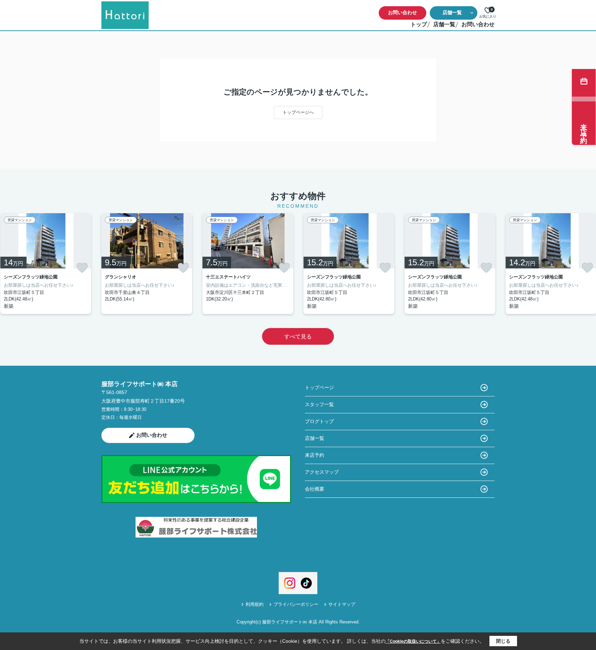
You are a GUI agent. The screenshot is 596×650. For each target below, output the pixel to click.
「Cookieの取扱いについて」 (413, 641)
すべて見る (298, 336)
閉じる (503, 641)
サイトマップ (341, 604)
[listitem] (146, 263)
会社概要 (314, 489)
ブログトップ (319, 421)
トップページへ (298, 112)
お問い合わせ (402, 12)
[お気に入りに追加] (82, 268)
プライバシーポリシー (296, 604)
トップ (418, 24)
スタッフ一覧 (319, 404)
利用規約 (255, 604)
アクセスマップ (322, 472)
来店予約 (314, 455)
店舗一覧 (452, 12)
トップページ (319, 387)
